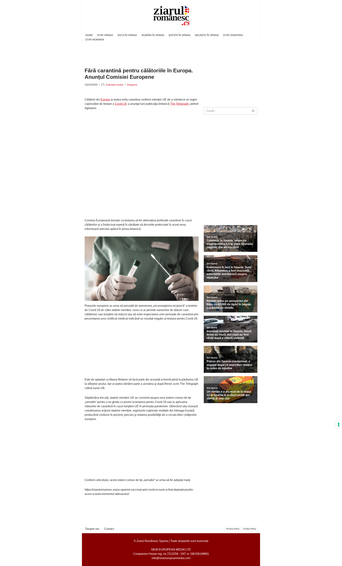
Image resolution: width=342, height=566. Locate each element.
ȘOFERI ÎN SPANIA (179, 35)
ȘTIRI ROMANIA (94, 39)
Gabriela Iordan (114, 84)
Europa (105, 99)
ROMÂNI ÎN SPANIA (153, 35)
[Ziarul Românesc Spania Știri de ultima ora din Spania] (171, 15)
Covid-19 (120, 103)
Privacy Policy (232, 529)
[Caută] (253, 111)
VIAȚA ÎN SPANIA (127, 35)
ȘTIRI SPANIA (105, 35)
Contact (109, 528)
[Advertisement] (149, 53)
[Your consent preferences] (338, 424)
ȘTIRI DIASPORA (233, 35)
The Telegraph (179, 103)
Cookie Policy (249, 529)
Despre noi (92, 528)
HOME (89, 35)
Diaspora (132, 84)
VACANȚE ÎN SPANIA (207, 35)
